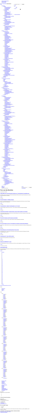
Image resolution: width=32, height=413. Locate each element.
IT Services (6, 120)
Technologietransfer (7, 71)
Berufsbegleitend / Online (8, 37)
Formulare (6, 45)
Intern (15, 8)
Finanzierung (6, 63)
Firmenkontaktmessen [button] (6, 90)
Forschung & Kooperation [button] (6, 67)
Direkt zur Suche (4, 2)
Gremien (4, 108)
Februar (4, 298)
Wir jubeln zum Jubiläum (8, 21)
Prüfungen (3, 289)
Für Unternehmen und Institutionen (9, 92)
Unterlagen (6, 43)
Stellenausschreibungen (6, 88)
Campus (6, 11)
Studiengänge (6, 35)
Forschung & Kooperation (6, 157)
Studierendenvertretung (8, 19)
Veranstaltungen (7, 23)
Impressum (3, 381)
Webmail (3, 385)
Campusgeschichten (7, 8)
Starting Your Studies (7, 60)
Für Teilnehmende (7, 93)
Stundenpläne (6, 56)
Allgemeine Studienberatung (8, 138)
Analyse (2, 407)
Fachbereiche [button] (5, 15)
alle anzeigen (3, 288)
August (4, 294)
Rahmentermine (7, 24)
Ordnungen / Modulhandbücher (9, 58)
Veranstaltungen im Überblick (8, 33)
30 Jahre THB (5, 110)
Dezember (4, 300)
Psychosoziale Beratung (8, 52)
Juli (3, 355)
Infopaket (6, 34)
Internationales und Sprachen (8, 27)
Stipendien (6, 61)
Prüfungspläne (7, 54)
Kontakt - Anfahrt (4, 380)
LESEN (1, 203)
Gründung (4, 94)
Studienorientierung (5, 121)
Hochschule (3, 186)
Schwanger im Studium (8, 82)
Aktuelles (4, 96)
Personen (3, 387)
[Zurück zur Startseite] (3, 3)
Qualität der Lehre (7, 29)
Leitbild (6, 10)
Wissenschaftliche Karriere (6, 164)
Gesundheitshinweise (6, 86)
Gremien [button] (4, 18)
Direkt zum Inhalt (4, 1)
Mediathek (3, 386)
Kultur (4, 170)
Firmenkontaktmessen (6, 180)
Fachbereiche (5, 105)
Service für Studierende (6, 149)
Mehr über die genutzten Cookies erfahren (5, 411)
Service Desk (6, 47)
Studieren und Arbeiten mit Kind (9, 83)
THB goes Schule (7, 122)
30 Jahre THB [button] (5, 20)
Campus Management (4, 389)
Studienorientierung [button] (5, 31)
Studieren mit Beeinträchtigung (9, 51)
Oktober (4, 353)
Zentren (4, 115)
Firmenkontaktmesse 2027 (8, 181)
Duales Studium (7, 38)
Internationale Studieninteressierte (9, 39)
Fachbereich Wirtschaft (8, 17)
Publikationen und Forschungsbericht (8, 70)
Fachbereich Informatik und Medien (9, 16)
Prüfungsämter (7, 145)
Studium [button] (3, 30)
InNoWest (4, 76)
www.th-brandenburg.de (3, 403)
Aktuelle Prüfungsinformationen (9, 53)
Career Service (7, 62)
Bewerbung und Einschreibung (7, 130)
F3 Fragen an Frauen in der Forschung (9, 165)
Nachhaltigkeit (7, 9)
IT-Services (6, 156)
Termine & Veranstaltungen (6, 113)
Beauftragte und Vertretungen (8, 104)
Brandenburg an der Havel (6, 78)
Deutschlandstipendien (8, 73)
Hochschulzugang (7, 42)
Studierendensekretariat (8, 48)
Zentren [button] (4, 25)
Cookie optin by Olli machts (3, 412)
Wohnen (4, 79)
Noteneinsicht (6, 55)
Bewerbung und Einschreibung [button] (7, 40)
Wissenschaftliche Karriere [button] (6, 74)
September (4, 302)
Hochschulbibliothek (7, 28)
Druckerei (6, 65)
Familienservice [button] (5, 81)
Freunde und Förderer (7, 14)
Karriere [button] (3, 87)
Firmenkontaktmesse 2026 (8, 91)
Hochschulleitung (7, 12)
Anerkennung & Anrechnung (8, 50)
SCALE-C (4, 77)
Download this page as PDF (7, 285)
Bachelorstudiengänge (7, 36)
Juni (4, 295)
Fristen (6, 44)
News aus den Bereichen (8, 97)
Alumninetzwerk (4, 388)
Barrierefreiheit (4, 383)
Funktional (2, 406)
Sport (4, 80)
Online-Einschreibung (7, 131)
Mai (4, 296)
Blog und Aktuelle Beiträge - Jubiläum (9, 22)
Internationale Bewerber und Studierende (10, 49)
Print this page (2, 285)
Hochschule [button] (3, 5)
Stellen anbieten (7, 163)
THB (1, 4)
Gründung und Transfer (8, 26)
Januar (4, 342)
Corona (6, 84)
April (4, 357)
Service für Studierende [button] (6, 59)
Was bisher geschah (7, 111)
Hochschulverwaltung (7, 13)
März (4, 297)
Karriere (3, 177)
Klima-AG (6, 85)
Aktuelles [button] (4, 6)
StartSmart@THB (7, 46)
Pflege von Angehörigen (8, 172)
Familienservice (5, 171)
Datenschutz (3, 382)
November (4, 310)
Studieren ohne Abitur (7, 129)
